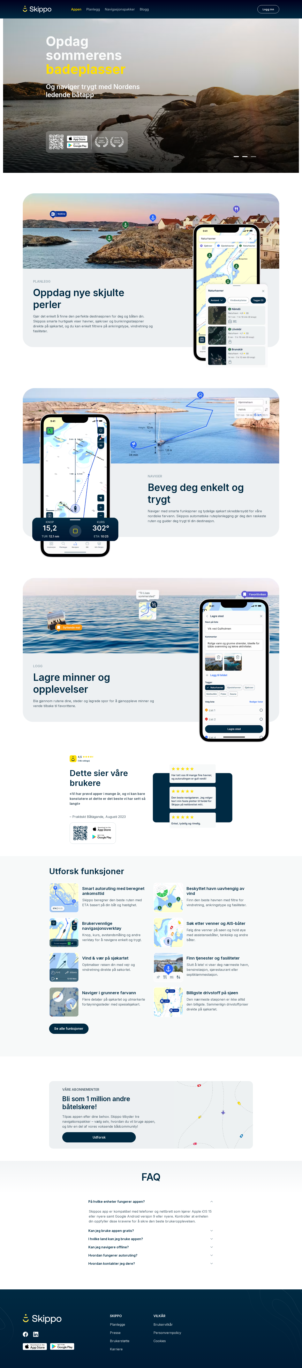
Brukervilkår (163, 1324)
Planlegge (117, 1324)
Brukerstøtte (119, 1341)
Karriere (116, 1349)
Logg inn (268, 9)
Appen (76, 9)
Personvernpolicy (167, 1333)
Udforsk (99, 1137)
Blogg (144, 9)
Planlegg (93, 9)
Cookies (159, 1341)
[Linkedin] (35, 1335)
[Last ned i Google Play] (62, 1346)
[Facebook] (25, 1335)
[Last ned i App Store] (35, 1346)
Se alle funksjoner (68, 1028)
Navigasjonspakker (120, 9)
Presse (115, 1333)
